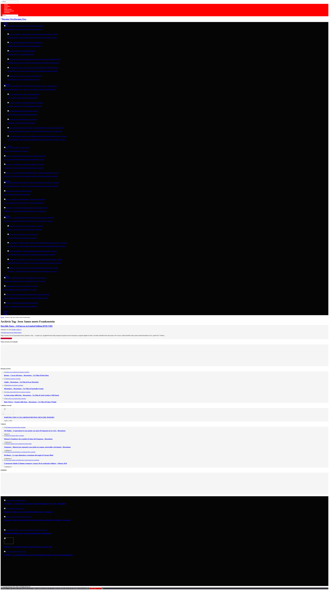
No (93, 588)
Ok (90, 588)
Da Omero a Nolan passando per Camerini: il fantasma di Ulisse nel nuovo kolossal (23, 29)
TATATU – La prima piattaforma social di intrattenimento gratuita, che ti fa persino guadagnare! (38, 555)
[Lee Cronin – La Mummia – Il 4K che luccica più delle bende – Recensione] (25, 103)
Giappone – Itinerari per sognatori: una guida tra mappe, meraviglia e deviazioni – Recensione (26, 298)
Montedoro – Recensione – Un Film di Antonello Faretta (24, 389)
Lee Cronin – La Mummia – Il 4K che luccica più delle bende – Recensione (25, 106)
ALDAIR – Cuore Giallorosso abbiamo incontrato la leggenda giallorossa (24, 46)
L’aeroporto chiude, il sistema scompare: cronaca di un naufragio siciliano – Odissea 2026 (35, 463)
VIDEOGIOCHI (7, 181)
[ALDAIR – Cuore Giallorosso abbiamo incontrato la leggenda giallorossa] (25, 42)
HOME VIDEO (7, 84)
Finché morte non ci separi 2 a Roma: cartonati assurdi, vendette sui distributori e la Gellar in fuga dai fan (32, 71)
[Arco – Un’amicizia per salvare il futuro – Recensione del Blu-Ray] (23, 94)
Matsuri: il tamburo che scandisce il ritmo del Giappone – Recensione (20, 289)
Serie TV (10, 146)
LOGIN (5, 314)
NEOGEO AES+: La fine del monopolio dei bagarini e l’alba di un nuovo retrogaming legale (25, 211)
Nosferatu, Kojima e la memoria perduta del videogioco (17, 194)
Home (2, 317)
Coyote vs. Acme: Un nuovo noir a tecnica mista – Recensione (22, 238)
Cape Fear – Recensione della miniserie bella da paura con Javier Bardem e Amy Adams (24, 159)
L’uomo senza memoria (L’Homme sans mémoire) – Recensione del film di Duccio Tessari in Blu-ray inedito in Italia (35, 131)
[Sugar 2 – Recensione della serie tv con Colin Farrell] (17, 147)
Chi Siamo (7, 6)
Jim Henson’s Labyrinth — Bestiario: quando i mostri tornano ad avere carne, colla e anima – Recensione (32, 37)
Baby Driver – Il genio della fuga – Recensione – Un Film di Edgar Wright (30, 402)
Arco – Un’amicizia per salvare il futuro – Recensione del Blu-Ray (23, 98)
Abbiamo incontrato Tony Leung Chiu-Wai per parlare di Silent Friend (24, 79)
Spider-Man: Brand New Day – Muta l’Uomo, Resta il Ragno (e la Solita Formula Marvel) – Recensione (31, 254)
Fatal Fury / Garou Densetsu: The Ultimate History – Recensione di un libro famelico (24, 203)
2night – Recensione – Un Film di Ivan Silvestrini (21, 382)
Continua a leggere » (6, 338)
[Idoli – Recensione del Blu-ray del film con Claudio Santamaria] (23, 111)
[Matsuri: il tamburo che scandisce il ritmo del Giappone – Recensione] (21, 286)
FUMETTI (6, 311)
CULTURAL (6, 276)
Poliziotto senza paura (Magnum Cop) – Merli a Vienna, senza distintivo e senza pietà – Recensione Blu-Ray (30, 89)
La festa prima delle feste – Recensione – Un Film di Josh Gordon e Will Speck (31, 395)
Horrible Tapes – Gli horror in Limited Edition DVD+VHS (27, 326)
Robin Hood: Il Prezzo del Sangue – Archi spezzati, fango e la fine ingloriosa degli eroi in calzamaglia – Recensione (34, 263)
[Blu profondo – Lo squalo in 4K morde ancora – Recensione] (22, 119)
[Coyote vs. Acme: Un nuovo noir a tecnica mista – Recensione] (23, 234)
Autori (6, 7)
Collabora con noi (9, 10)
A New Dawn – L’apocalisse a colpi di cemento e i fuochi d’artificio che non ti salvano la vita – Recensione (32, 271)
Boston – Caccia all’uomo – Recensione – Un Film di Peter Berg (26, 375)
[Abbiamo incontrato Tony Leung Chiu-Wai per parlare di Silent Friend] (24, 76)
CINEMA (6, 24)
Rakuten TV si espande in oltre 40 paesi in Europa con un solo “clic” (28, 547)
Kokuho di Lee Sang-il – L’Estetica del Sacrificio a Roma (21, 54)
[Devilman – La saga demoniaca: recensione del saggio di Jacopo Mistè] (21, 303)
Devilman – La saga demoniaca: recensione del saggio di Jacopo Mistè (20, 306)
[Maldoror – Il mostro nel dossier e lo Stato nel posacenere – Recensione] (25, 226)
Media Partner (8, 9)
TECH (5, 313)
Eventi (6, 4)
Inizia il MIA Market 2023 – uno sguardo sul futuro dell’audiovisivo (28, 533)
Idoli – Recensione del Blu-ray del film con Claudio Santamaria (22, 114)
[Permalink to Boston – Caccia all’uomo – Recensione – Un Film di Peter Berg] (16, 372)
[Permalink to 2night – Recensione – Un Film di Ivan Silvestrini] (12, 378)
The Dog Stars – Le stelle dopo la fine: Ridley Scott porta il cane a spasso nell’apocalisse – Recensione (28, 221)
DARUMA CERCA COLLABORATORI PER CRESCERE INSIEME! (29, 417)
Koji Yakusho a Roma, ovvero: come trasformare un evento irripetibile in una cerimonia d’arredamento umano (33, 63)
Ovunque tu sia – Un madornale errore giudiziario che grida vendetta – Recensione (23, 168)
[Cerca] (1, 15)
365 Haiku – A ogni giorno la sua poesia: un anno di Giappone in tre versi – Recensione (24, 281)
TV (5, 144)
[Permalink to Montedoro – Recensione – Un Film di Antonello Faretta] (13, 385)
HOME (5, 23)
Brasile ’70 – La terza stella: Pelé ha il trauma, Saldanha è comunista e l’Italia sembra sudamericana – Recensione (30, 176)
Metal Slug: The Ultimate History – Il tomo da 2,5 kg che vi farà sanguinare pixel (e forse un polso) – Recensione (31, 186)
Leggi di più (98, 588)
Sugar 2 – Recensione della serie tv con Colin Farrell (16, 151)
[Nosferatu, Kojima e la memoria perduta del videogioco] (18, 191)
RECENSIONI (7, 216)
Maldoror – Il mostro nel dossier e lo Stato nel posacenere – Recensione (25, 229)
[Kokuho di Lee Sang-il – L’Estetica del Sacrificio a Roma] (21, 51)
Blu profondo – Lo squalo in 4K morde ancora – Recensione (22, 123)
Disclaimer (7, 12)
